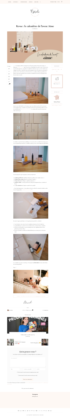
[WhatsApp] (9, 79)
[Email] (9, 76)
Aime (14, 65)
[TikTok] (55, 69)
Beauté (35, 23)
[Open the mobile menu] (62, 2)
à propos (37, 296)
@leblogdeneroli (35, 396)
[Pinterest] (54, 2)
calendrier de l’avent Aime (26, 109)
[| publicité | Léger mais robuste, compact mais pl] (39, 401)
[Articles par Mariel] (8, 310)
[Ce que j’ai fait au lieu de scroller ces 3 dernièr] (4, 401)
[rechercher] (40, 2)
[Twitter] (56, 2)
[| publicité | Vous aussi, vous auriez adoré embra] (48, 401)
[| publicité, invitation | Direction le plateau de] (13, 401)
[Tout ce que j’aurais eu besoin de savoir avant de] (57, 401)
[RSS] (55, 2)
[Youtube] (53, 69)
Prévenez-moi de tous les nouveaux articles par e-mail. (28, 375)
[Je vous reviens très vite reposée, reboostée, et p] (30, 401)
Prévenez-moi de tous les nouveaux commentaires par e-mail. (28, 372)
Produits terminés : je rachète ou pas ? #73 (28, 334)
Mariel (12, 310)
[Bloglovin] (57, 71)
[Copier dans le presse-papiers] (9, 81)
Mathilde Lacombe (20, 67)
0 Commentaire (45, 310)
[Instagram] (52, 69)
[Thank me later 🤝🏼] (65, 401)
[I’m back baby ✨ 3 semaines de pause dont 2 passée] (22, 401)
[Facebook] (9, 69)
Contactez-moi (57, 82)
